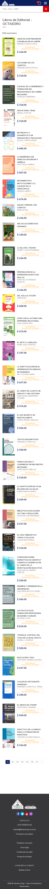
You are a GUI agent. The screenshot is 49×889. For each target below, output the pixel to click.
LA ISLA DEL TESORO (26, 248)
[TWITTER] (22, 814)
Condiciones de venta (24, 852)
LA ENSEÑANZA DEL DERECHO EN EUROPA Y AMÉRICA (27, 159)
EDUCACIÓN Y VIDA (25, 657)
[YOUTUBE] (27, 814)
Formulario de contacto (24, 834)
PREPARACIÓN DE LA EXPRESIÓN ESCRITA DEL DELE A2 (28, 275)
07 (37, 762)
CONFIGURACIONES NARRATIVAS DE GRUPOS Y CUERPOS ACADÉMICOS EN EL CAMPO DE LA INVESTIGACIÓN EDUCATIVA (29, 562)
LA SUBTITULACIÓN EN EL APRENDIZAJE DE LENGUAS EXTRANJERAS (29, 369)
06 (32, 762)
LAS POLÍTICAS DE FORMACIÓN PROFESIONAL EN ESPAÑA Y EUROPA (29, 613)
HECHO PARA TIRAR (26, 110)
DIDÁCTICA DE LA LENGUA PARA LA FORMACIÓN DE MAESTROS (29, 732)
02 (13, 762)
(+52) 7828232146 (24, 825)
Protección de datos (24, 857)
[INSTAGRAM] (31, 814)
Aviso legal (24, 847)
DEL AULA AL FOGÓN (26, 296)
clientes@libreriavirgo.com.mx (24, 829)
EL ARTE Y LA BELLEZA (27, 342)
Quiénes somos (24, 870)
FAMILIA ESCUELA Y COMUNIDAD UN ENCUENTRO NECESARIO (30, 464)
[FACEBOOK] (18, 814)
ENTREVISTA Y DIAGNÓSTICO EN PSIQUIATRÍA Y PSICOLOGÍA (29, 135)
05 (27, 762)
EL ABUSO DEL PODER (27, 705)
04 (22, 762)
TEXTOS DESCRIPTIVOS (27, 439)
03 (17, 762)
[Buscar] (46, 9)
